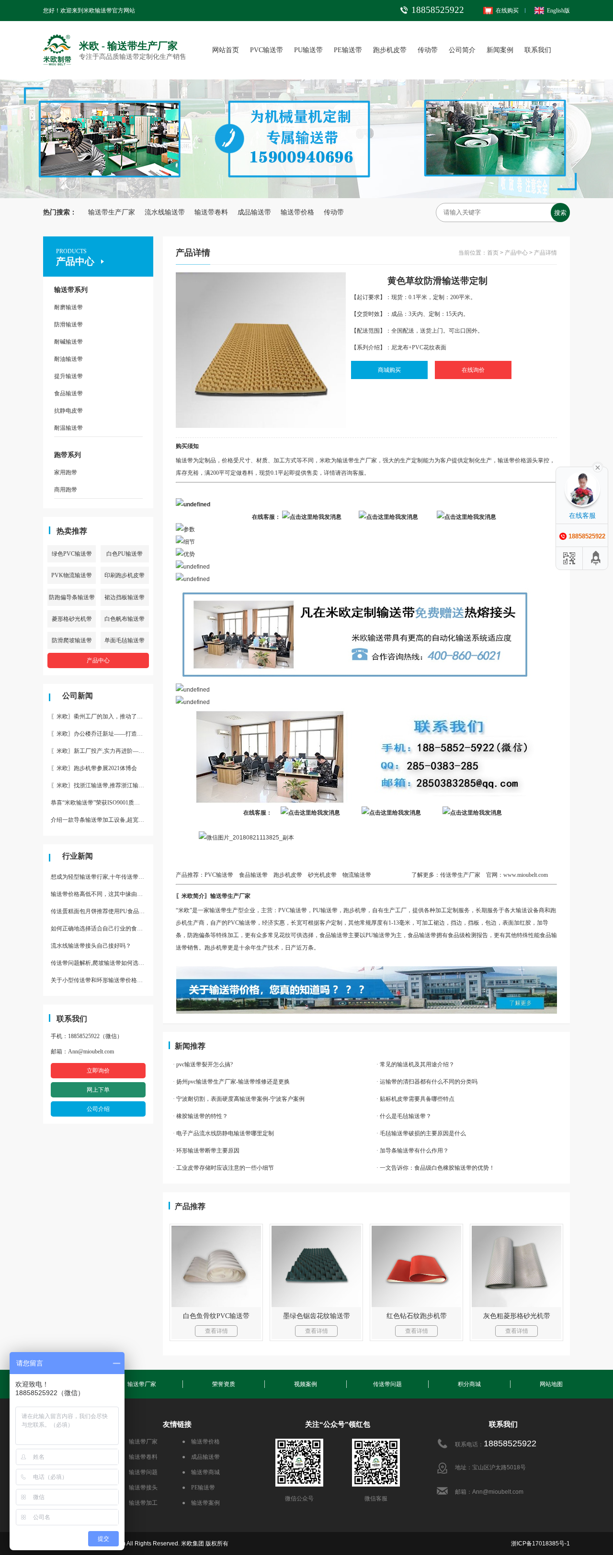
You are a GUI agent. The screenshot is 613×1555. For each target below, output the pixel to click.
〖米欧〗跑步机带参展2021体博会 (94, 768)
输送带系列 (71, 289)
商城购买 (389, 370)
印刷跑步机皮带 (124, 575)
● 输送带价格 (201, 1441)
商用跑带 (65, 489)
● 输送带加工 (139, 1502)
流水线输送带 (165, 212)
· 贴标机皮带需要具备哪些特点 (415, 1099)
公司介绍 (98, 1109)
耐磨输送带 (68, 307)
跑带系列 (67, 455)
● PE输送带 (198, 1487)
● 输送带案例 (201, 1502)
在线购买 (507, 10)
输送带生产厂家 (111, 212)
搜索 (560, 212)
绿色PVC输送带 (72, 553)
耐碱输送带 (68, 341)
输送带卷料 (211, 212)
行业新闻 (77, 856)
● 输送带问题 (139, 1472)
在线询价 (473, 370)
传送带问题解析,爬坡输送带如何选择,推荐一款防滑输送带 (102, 963)
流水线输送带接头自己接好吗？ (91, 945)
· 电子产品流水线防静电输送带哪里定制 (223, 1133)
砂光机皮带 (322, 875)
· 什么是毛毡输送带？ (403, 1116)
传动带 (428, 50)
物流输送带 (356, 875)
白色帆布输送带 (124, 618)
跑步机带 (215, 947)
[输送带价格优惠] (366, 972)
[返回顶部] (596, 558)
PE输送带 (348, 50)
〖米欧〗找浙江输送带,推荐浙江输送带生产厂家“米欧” (102, 785)
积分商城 (469, 1384)
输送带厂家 (141, 1384)
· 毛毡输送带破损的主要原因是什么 (421, 1133)
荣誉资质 (223, 1384)
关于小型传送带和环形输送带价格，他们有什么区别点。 (102, 980)
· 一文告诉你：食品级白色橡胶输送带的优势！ (435, 1167)
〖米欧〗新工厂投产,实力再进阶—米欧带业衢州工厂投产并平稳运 (102, 751)
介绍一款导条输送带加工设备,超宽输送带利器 (102, 820)
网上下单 (98, 1089)
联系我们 (537, 50)
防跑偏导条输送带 (72, 597)
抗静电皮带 (68, 410)
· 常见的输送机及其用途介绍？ (415, 1064)
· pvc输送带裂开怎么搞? (203, 1064)
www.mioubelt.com (525, 875)
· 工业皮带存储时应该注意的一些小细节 (223, 1167)
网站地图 (551, 1384)
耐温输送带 (68, 428)
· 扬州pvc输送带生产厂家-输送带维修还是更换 (231, 1081)
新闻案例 (500, 50)
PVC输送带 (266, 50)
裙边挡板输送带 (124, 597)
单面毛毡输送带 (124, 640)
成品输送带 (254, 212)
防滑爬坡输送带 (72, 640)
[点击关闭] (597, 466)
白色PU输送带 (124, 553)
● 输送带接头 (139, 1487)
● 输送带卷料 (139, 1457)
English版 (558, 10)
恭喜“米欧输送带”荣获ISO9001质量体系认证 (102, 802)
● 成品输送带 (201, 1457)
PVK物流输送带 (71, 575)
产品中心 (98, 660)
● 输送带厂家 (139, 1441)
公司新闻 (77, 696)
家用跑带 (65, 472)
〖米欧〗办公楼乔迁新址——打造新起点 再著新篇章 (102, 733)
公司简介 (462, 50)
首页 (493, 252)
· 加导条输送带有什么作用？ (412, 1150)
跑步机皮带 (390, 50)
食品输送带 (68, 393)
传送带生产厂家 (460, 875)
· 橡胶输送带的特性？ (200, 1116)
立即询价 (98, 1070)
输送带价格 (297, 212)
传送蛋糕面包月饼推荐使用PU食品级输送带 (102, 911)
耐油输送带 (68, 359)
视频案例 (305, 1384)
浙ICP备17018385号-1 (540, 1543)
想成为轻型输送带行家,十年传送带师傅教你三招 (102, 876)
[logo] (57, 36)
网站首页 (225, 50)
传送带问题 (387, 1384)
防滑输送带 (68, 324)
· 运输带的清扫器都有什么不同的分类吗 (426, 1081)
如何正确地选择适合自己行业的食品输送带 (102, 928)
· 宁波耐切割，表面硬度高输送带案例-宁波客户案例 (239, 1099)
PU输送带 (308, 50)
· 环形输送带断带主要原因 (206, 1150)
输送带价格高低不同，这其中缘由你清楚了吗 (102, 894)
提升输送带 (68, 376)
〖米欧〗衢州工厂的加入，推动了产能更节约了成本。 (102, 716)
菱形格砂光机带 (72, 618)
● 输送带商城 (201, 1472)
